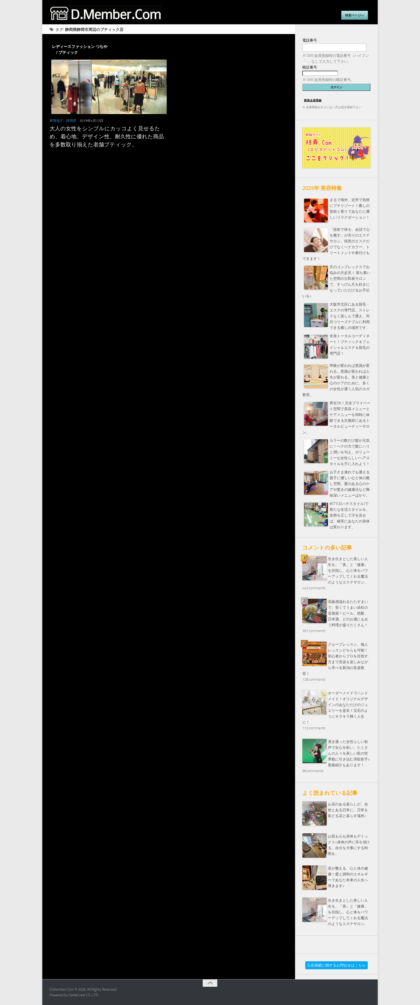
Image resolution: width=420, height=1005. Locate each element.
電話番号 (309, 40)
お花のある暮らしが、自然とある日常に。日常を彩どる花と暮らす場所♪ (348, 810)
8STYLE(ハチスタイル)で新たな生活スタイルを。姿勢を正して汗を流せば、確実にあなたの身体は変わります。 (350, 515)
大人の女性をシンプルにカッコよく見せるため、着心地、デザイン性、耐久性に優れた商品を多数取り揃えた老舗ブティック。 (107, 136)
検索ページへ (354, 15)
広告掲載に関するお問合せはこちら (336, 965)
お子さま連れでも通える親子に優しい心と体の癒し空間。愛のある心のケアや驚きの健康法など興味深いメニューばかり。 (350, 484)
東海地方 (56, 121)
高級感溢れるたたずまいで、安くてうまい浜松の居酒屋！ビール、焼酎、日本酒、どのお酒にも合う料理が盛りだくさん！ (348, 613)
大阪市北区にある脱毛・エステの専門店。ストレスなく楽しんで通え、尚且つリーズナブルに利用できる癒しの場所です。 (350, 316)
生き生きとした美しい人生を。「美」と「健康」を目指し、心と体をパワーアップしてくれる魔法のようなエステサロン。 (348, 570)
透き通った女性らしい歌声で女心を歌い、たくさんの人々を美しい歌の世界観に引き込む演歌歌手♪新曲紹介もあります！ (349, 753)
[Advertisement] (169, 202)
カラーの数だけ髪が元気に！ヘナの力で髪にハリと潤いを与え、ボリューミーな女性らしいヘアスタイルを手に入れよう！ (350, 452)
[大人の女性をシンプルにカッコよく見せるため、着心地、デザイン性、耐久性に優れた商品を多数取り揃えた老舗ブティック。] (107, 87)
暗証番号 (309, 67)
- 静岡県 (70, 121)
